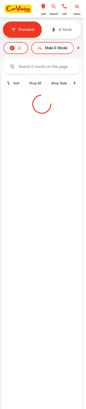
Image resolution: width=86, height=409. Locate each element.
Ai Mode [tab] (65, 29)
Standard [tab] (26, 29)
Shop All (35, 83)
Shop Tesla (59, 83)
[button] (43, 9)
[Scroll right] (78, 48)
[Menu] (77, 6)
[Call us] (64, 6)
